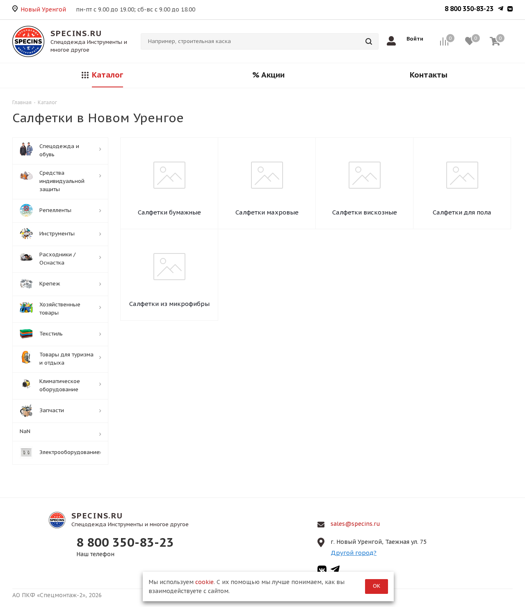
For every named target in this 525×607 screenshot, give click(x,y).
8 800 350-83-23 (469, 9)
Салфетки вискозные (364, 212)
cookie (204, 582)
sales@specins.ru (355, 523)
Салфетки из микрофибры (169, 304)
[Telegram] (500, 9)
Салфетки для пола (462, 212)
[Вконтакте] (510, 9)
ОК (376, 585)
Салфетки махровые (267, 212)
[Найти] (369, 41)
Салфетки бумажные (169, 212)
